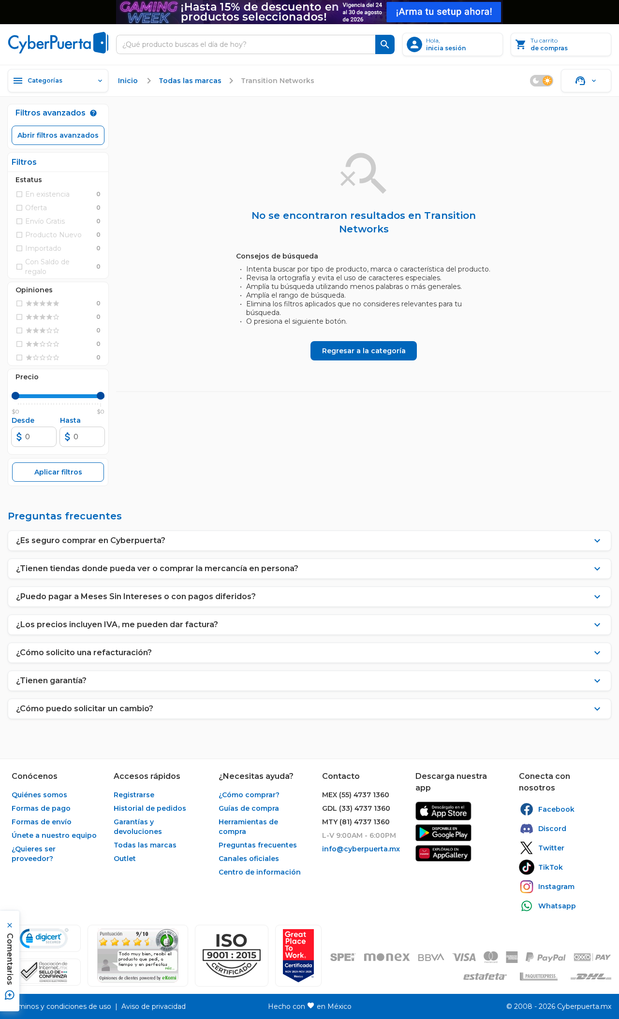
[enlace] (443, 811)
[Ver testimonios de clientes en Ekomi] (138, 955)
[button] (231, 955)
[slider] (15, 396)
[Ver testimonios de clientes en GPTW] (298, 955)
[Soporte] (586, 80)
